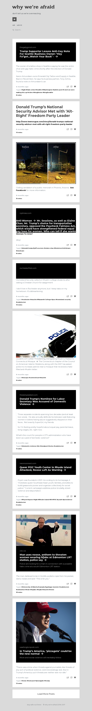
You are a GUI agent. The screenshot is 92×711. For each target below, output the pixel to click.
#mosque (25, 377)
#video (30, 92)
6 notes (19, 380)
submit (19, 25)
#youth (59, 499)
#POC (54, 499)
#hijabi (39, 589)
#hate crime (30, 90)
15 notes (19, 198)
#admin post (57, 90)
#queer (30, 499)
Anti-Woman (46, 222)
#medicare (20, 251)
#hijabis (33, 589)
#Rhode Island (43, 499)
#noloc (51, 446)
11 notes (19, 449)
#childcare (66, 248)
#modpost (44, 446)
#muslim (33, 299)
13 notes (19, 683)
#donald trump (27, 248)
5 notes (18, 505)
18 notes (19, 592)
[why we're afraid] (46, 163)
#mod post (31, 681)
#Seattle (38, 90)
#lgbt (23, 90)
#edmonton (20, 589)
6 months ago (22, 87)
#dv (38, 446)
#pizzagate (39, 681)
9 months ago (22, 584)
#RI (50, 499)
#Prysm (24, 499)
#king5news (37, 92)
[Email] (14, 19)
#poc (53, 299)
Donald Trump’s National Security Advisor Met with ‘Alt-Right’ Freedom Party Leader (44, 111)
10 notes (19, 132)
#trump (47, 681)
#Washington (47, 90)
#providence (67, 499)
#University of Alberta (29, 587)
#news (51, 589)
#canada (41, 587)
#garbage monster (52, 587)
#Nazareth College (44, 299)
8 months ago (22, 129)
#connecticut (34, 377)
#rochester (25, 299)
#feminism (58, 248)
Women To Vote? (24, 234)
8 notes (19, 95)
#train (27, 589)
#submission (21, 302)
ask (13, 25)
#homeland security (63, 299)
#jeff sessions (38, 248)
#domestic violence (28, 446)
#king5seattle (48, 92)
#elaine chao (49, 248)
